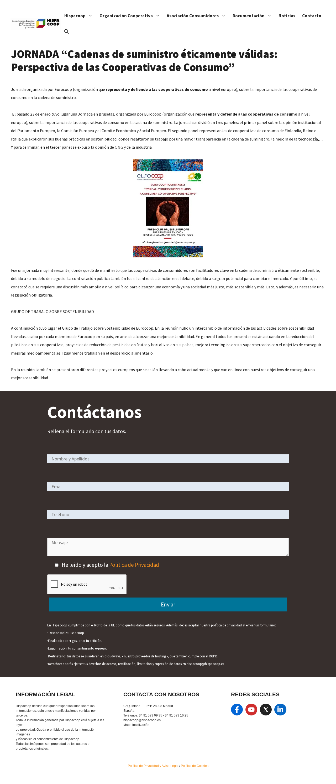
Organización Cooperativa (126, 16)
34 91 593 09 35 (150, 715)
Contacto (311, 16)
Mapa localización (136, 725)
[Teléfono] (168, 514)
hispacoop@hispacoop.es (142, 720)
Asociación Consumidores (193, 16)
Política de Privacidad (134, 564)
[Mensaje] (168, 554)
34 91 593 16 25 (176, 715)
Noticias (287, 16)
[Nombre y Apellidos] (168, 458)
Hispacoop (75, 16)
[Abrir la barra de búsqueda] (66, 31)
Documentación (249, 16)
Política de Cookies (194, 766)
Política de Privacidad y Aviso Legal (153, 766)
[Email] (168, 486)
